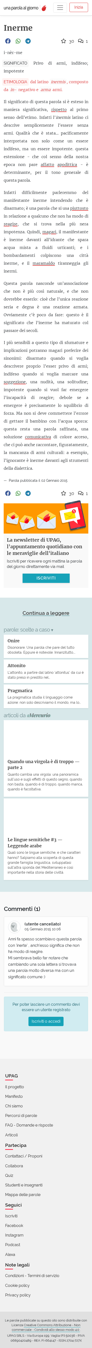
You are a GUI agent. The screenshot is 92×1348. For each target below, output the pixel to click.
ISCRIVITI (46, 578)
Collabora (14, 1166)
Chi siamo (14, 1106)
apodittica (67, 164)
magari (49, 231)
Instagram (14, 1235)
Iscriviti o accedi (46, 1021)
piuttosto (79, 208)
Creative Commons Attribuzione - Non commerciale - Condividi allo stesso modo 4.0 (46, 1327)
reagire (10, 223)
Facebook (14, 1225)
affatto (47, 164)
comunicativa (38, 436)
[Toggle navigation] (60, 8)
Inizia (78, 7)
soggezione (15, 381)
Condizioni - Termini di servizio (32, 1275)
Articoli (11, 1135)
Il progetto (14, 1087)
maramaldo (44, 263)
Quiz (9, 1175)
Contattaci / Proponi (23, 1156)
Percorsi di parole (21, 1115)
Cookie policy (17, 1285)
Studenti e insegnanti (23, 1185)
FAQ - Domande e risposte (29, 1125)
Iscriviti (11, 1216)
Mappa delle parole (22, 1194)
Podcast (12, 1244)
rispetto (59, 109)
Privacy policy (18, 1295)
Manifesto (14, 1096)
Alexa (10, 1254)
